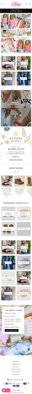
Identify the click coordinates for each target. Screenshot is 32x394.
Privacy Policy (16, 374)
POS (10, 392)
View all (16, 171)
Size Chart (16, 366)
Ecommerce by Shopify (18, 392)
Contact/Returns (16, 371)
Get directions (11, 330)
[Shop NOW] (16, 108)
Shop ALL (15, 156)
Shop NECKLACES (16, 159)
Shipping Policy (16, 364)
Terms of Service (16, 369)
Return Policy (16, 361)
